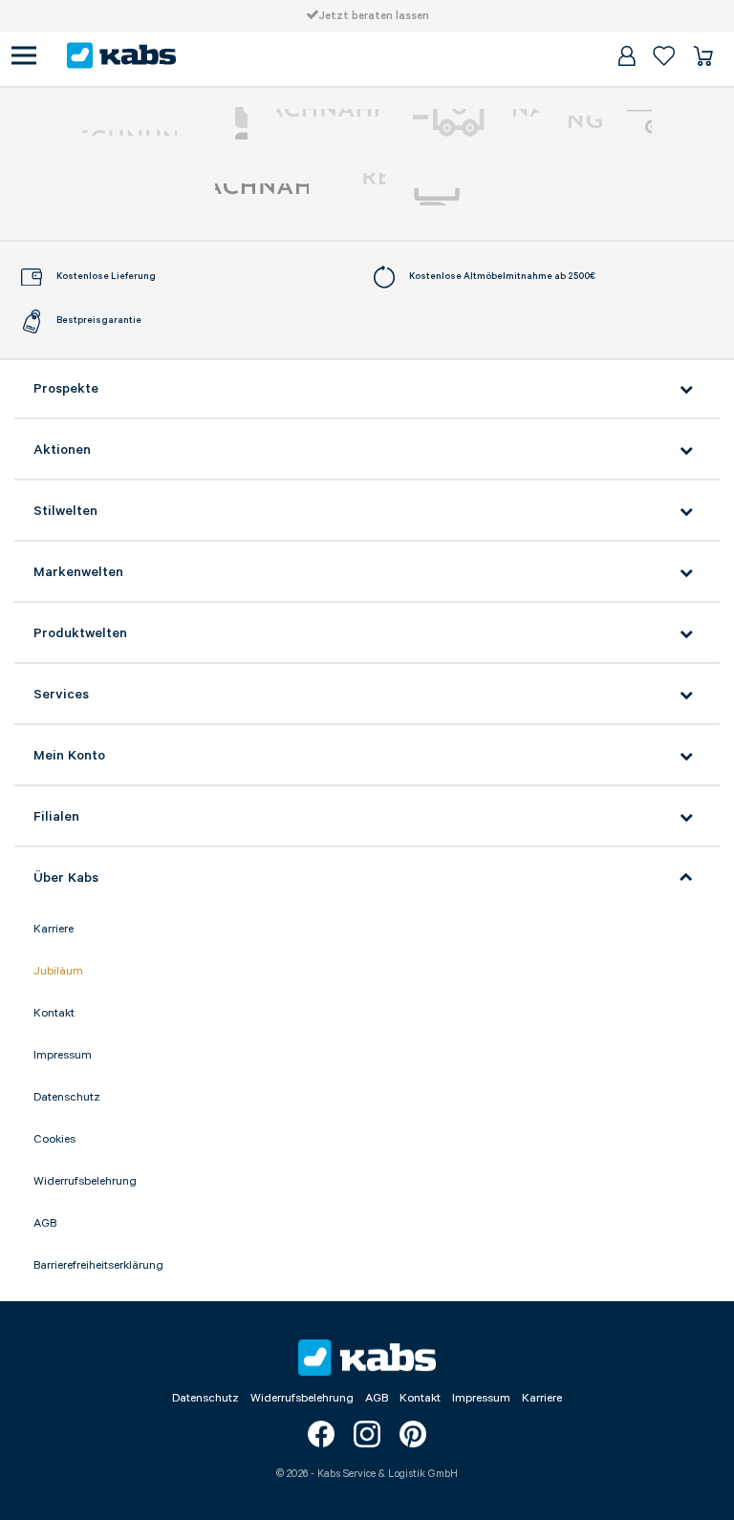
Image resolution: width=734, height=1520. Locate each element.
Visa (592, 124)
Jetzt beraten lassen (374, 16)
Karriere (53, 929)
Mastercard (226, 123)
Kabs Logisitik (262, 196)
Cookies (54, 1139)
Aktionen (62, 450)
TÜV (361, 197)
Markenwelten (78, 572)
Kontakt (54, 1013)
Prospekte (65, 388)
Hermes (466, 196)
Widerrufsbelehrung (85, 1181)
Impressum (62, 1055)
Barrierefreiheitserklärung (98, 1265)
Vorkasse (327, 123)
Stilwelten (65, 511)
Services (61, 694)
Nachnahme (473, 123)
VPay (639, 123)
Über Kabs (65, 878)
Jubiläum (58, 971)
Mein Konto (69, 755)
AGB (44, 1223)
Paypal (129, 123)
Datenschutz (66, 1097)
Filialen (56, 816)
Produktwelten (80, 633)
